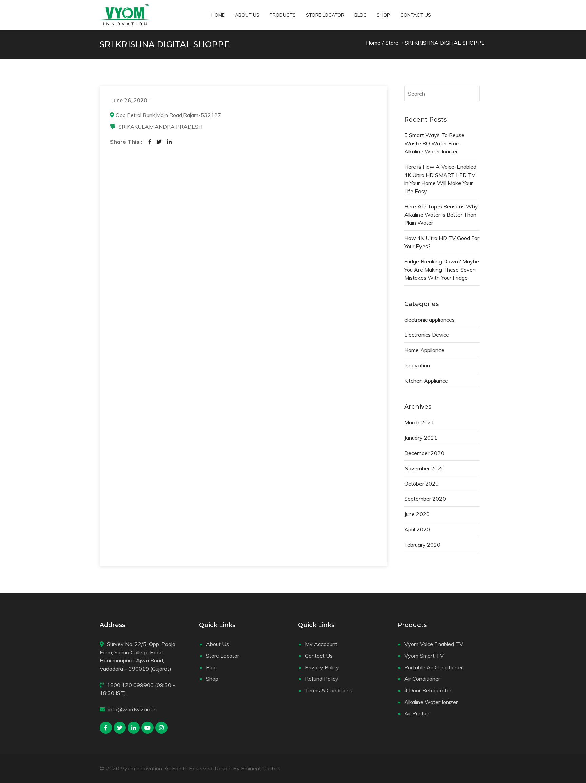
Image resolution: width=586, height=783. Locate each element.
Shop (383, 15)
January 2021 (420, 437)
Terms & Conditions (328, 690)
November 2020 (424, 468)
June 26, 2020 (129, 100)
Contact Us (415, 15)
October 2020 (421, 483)
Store (391, 42)
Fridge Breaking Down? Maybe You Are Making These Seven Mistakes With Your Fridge (441, 269)
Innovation (417, 365)
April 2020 (417, 529)
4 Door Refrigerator (427, 690)
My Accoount (321, 644)
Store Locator (325, 15)
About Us (247, 15)
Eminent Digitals (260, 768)
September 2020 (425, 498)
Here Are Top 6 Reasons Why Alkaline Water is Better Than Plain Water (441, 214)
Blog (360, 15)
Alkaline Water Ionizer (431, 701)
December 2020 (424, 453)
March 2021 (419, 422)
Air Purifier (416, 713)
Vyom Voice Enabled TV (433, 644)
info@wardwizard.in (132, 709)
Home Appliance (424, 350)
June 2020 (417, 514)
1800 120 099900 (130, 684)
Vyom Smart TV (424, 655)
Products (283, 15)
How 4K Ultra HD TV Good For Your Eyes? (441, 242)
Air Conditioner (422, 678)
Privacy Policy (322, 667)
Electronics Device (426, 334)
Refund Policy (321, 678)
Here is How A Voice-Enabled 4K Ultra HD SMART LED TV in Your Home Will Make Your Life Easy (440, 179)
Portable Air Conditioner (433, 667)
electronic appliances (429, 319)
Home (218, 15)
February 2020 (422, 544)
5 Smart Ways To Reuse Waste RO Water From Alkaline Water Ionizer (434, 143)
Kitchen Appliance (426, 380)
